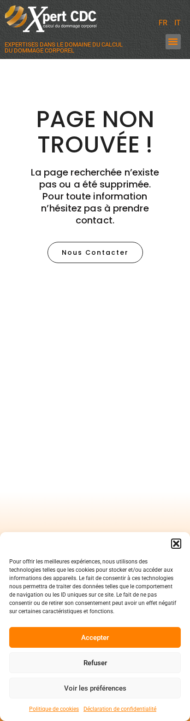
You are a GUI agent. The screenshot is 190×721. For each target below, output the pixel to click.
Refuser (95, 663)
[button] (176, 543)
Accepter (95, 637)
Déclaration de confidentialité (119, 709)
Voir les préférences (95, 688)
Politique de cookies (54, 709)
